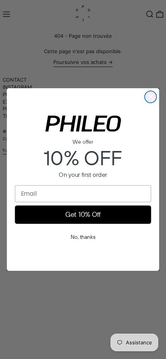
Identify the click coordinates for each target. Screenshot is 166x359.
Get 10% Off (82, 214)
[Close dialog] (151, 97)
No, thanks (83, 236)
